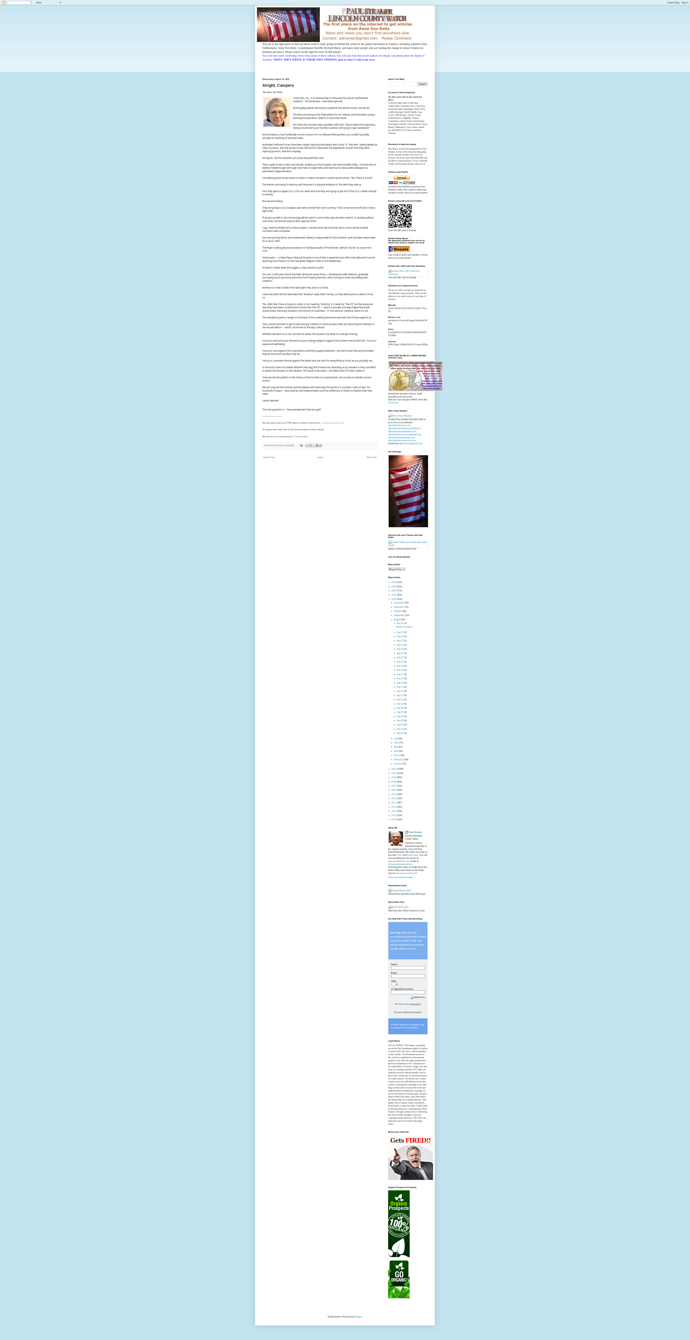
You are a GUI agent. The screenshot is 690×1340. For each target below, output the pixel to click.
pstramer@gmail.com (412, 443)
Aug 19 (400, 666)
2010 (394, 815)
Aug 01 (400, 733)
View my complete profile (400, 877)
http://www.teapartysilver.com (402, 431)
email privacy (415, 1004)
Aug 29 (400, 636)
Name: (394, 964)
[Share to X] (314, 445)
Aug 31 (400, 623)
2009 (394, 819)
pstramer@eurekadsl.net (400, 864)
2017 (394, 786)
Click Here (393, 402)
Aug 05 (400, 720)
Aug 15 (400, 683)
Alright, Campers (404, 627)
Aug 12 (400, 695)
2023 (394, 595)
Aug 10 (400, 704)
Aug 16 (400, 678)
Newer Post (269, 457)
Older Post (371, 457)
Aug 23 (400, 653)
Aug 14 (400, 687)
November (399, 607)
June (396, 742)
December (399, 602)
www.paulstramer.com (399, 861)
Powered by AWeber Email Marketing (408, 1012)
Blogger (358, 1317)
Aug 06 (400, 716)
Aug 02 (400, 729)
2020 (394, 773)
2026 (394, 582)
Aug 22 (400, 657)
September (399, 615)
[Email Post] (301, 445)
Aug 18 (400, 670)
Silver (399, 855)
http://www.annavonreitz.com (402, 440)
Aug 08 (400, 708)
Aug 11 (400, 699)
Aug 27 (400, 640)
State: (394, 981)
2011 (394, 811)
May (396, 747)
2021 (394, 769)
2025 (394, 586)
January (398, 763)
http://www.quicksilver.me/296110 (404, 428)
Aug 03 (400, 724)
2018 (394, 781)
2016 (394, 790)
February (398, 759)
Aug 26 (400, 645)
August (397, 619)
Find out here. (301, 436)
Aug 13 (400, 691)
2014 (394, 798)
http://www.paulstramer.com (401, 437)
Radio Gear (412, 855)
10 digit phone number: (402, 989)
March (397, 755)
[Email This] (307, 445)
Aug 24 (400, 649)
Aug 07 (400, 712)
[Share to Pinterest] (320, 445)
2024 (394, 590)
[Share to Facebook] (317, 445)
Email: (394, 973)
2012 (394, 807)
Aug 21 (400, 661)
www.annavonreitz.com (332, 422)
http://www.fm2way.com (399, 425)
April (396, 751)
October (398, 611)
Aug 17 (400, 674)
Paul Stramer (415, 832)
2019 (394, 777)
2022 (394, 599)
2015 (394, 794)
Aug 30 (400, 632)
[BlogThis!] (310, 445)
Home (320, 457)
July (396, 738)
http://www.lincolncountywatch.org (404, 434)
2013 (394, 802)
